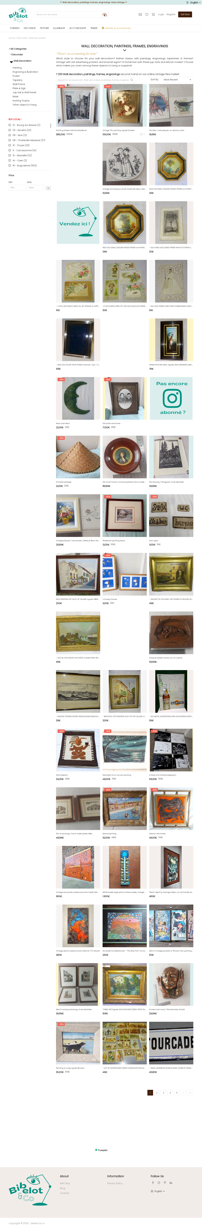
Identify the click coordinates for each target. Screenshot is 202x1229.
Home (12, 37)
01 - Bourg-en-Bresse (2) (26, 125)
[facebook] (153, 1182)
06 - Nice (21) (20, 135)
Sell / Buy (65, 1183)
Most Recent (171, 79)
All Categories (19, 48)
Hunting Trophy (21, 100)
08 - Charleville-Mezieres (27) (29, 140)
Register (171, 14)
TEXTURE (44, 28)
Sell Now (185, 14)
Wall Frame (19, 84)
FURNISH (14, 28)
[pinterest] (165, 1182)
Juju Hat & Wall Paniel (24, 92)
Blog (62, 1188)
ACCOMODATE (77, 28)
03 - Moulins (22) (22, 130)
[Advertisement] (30, 241)
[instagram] (159, 1182)
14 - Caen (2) (20, 160)
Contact (64, 1193)
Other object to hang (24, 104)
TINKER (93, 28)
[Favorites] (147, 14)
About (64, 1176)
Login (161, 14)
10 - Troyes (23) (21, 145)
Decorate (22, 37)
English (194, 2)
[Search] (104, 14)
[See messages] (140, 14)
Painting (17, 67)
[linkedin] (171, 1182)
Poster (16, 76)
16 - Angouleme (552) (25, 165)
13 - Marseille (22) (22, 155)
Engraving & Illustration (25, 71)
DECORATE (30, 28)
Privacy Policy (114, 1183)
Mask (15, 96)
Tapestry (17, 80)
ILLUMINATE (59, 28)
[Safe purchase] (153, 14)
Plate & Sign (19, 88)
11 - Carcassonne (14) (24, 150)
